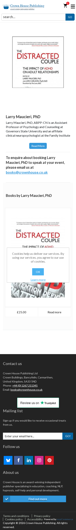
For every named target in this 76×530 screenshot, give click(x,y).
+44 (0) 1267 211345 (25, 385)
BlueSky (8, 460)
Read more (38, 146)
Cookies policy (14, 519)
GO (70, 17)
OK (38, 271)
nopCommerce (65, 519)
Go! (68, 436)
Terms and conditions (16, 516)
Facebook (18, 460)
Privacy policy (42, 516)
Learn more (38, 279)
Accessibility (35, 519)
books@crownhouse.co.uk (27, 172)
